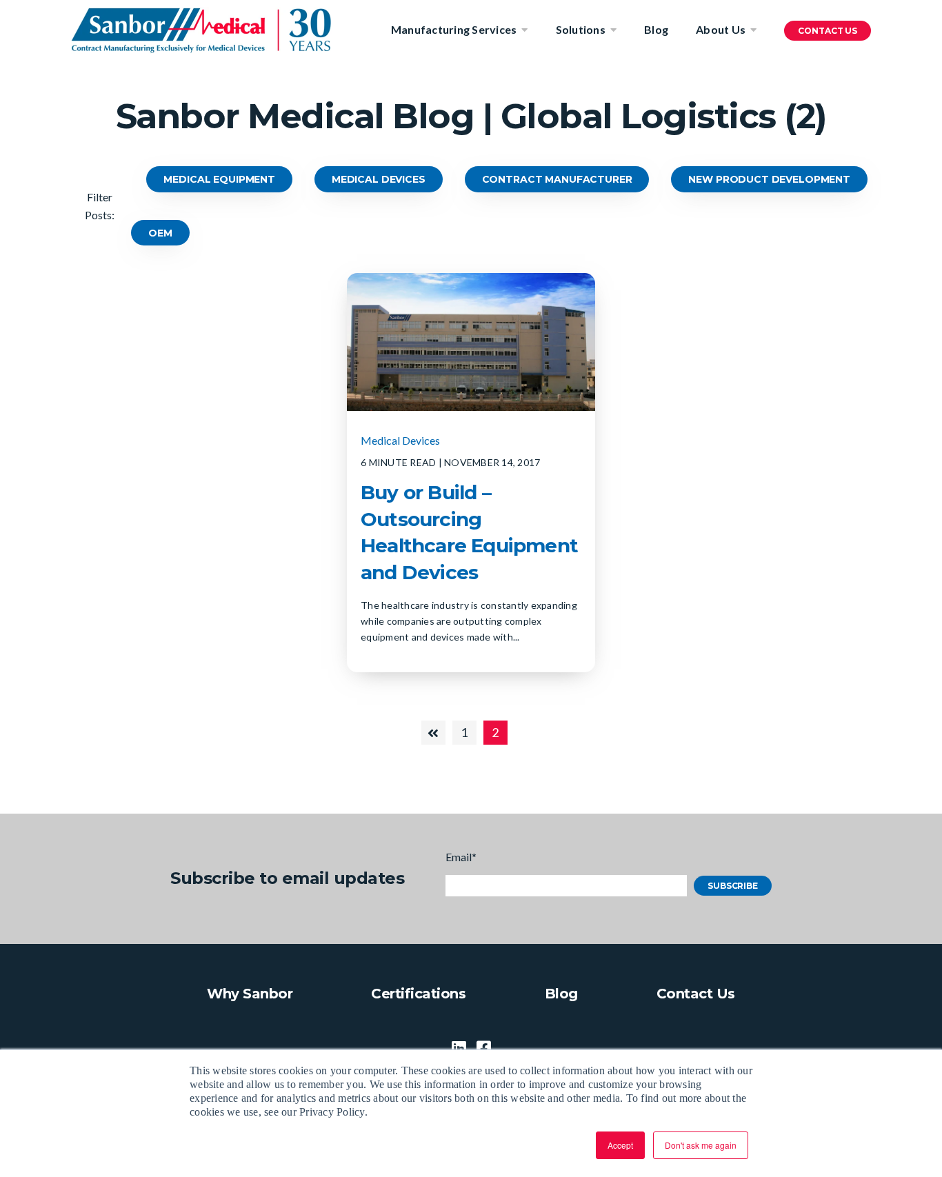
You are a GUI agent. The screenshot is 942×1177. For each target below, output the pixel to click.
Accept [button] (620, 1145)
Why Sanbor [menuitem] (249, 993)
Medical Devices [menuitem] (378, 179)
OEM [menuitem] (160, 233)
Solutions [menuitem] (580, 29)
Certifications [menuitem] (418, 993)
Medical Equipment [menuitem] (218, 179)
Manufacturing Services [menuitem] (454, 29)
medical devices (400, 440)
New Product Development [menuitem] (769, 179)
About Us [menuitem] (720, 29)
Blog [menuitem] (656, 29)
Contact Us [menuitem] (696, 993)
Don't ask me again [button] (700, 1145)
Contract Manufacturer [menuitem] (557, 179)
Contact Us (827, 31)
